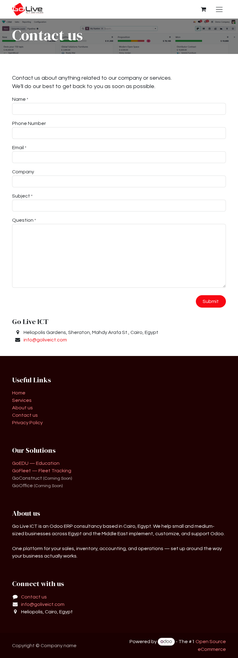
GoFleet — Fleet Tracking (41, 470)
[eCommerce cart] (203, 9)
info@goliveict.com (45, 339)
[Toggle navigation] (219, 9)
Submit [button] (211, 301)
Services (22, 400)
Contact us (25, 415)
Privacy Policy (27, 422)
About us (22, 407)
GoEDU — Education (36, 463)
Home (18, 392)
